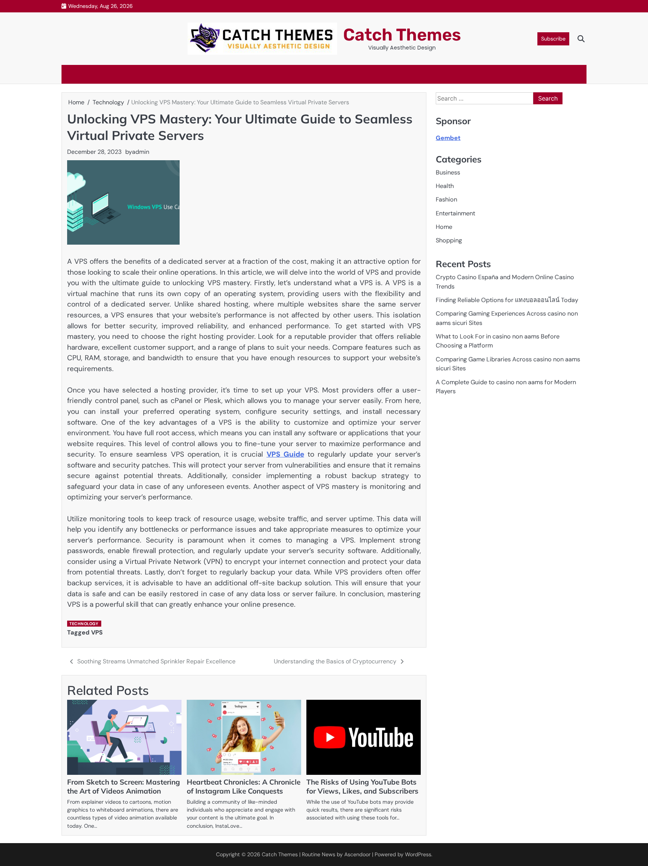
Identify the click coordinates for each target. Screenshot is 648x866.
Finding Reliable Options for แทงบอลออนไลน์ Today (507, 300)
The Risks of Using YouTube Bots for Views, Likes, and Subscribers (362, 786)
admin (140, 152)
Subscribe (553, 38)
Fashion (446, 200)
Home (444, 227)
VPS (97, 632)
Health (445, 186)
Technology (83, 623)
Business (448, 172)
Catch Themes (402, 35)
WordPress (418, 854)
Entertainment (455, 213)
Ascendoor (357, 854)
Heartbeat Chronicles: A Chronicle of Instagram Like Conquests (243, 786)
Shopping (449, 241)
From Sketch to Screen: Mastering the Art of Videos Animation (123, 786)
